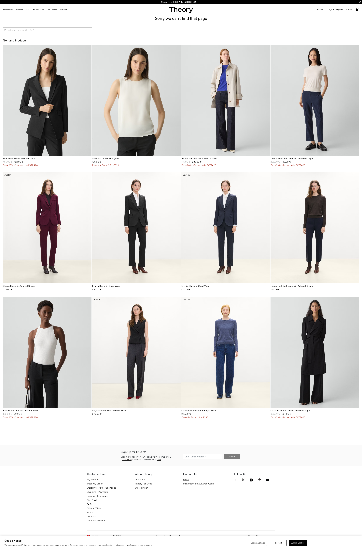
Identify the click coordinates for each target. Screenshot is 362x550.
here (159, 460)
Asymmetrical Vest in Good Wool (109, 410)
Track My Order (95, 483)
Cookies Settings (258, 543)
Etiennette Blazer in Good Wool (19, 158)
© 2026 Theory (120, 536)
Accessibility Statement (168, 536)
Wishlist (349, 9)
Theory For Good (143, 483)
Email (186, 479)
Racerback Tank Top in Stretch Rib (20, 410)
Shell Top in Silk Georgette (105, 158)
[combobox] (47, 30)
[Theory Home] (181, 10)
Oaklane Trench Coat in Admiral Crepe (290, 410)
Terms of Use (214, 536)
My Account (93, 479)
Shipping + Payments (97, 492)
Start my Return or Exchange (101, 487)
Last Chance (52, 10)
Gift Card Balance (96, 520)
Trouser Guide (38, 10)
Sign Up (232, 457)
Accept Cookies (297, 543)
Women (19, 10)
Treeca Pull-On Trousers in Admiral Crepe (292, 158)
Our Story (140, 479)
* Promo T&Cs (94, 508)
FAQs (89, 504)
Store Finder (141, 487)
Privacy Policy (255, 536)
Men (28, 10)
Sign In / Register (335, 9)
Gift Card (91, 516)
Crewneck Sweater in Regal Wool (198, 410)
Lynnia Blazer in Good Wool (106, 286)
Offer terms (127, 460)
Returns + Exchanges (97, 496)
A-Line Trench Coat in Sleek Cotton (199, 158)
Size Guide (92, 500)
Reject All (278, 543)
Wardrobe (64, 10)
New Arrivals (8, 10)
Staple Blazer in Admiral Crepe (19, 286)
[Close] (360, 2)
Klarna (90, 512)
